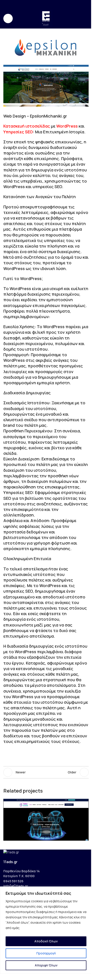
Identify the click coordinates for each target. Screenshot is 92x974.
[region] (46, 930)
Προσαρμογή (46, 953)
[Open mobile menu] (8, 18)
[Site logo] (46, 18)
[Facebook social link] (37, 4)
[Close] (87, 890)
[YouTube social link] (49, 4)
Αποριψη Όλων (46, 965)
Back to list (46, 772)
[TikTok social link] (54, 4)
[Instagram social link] (43, 4)
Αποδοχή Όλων (46, 941)
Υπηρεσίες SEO (18, 131)
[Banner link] (46, 86)
